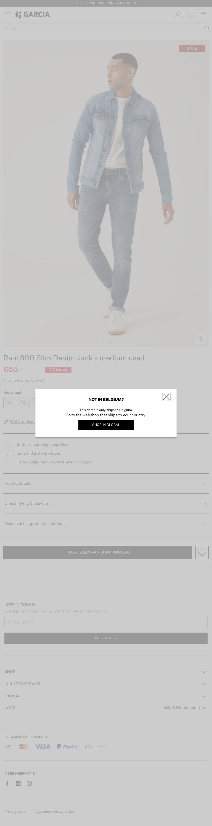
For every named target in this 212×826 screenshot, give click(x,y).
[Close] (166, 397)
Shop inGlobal (106, 425)
